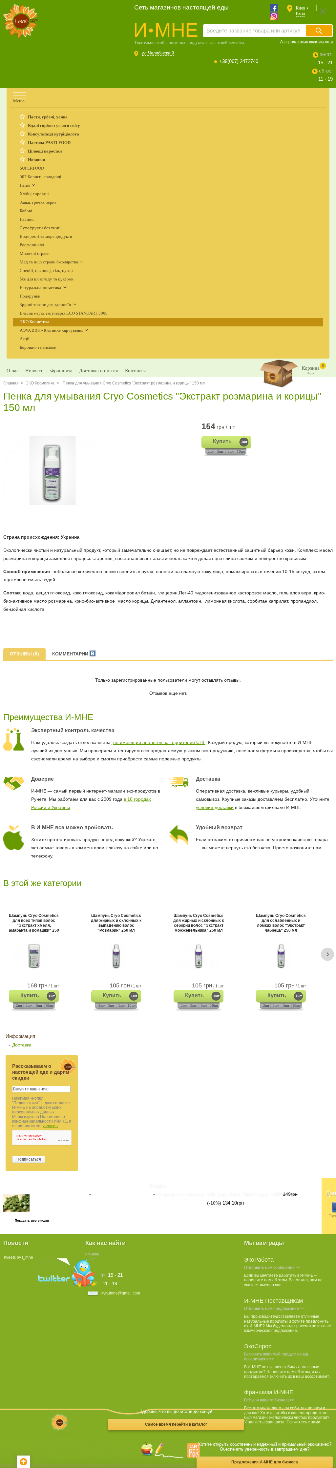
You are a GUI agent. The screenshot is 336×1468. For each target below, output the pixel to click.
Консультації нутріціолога (53, 134)
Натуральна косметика (41, 287)
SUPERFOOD (32, 168)
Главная (11, 383)
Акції (25, 338)
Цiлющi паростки (45, 151)
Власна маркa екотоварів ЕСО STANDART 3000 (64, 313)
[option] (55, 471)
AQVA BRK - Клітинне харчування (51, 330)
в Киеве (92, 1254)
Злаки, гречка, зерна (38, 202)
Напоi (25, 185)
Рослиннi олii (32, 244)
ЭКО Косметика (34, 321)
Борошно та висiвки (38, 347)
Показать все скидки (32, 1220)
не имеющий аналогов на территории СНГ (159, 742)
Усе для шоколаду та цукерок (46, 279)
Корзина (313, 369)
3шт (220, 451)
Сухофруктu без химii (40, 227)
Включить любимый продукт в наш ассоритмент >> (276, 1356)
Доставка (22, 1044)
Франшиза (61, 370)
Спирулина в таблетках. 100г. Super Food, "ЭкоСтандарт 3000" (220, 1194)
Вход (300, 13)
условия (50, 1126)
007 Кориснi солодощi (40, 176)
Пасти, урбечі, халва (48, 116)
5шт (231, 451)
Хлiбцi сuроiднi (34, 193)
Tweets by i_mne (18, 1257)
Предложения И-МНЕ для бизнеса (264, 1462)
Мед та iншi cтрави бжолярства (49, 261)
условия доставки (215, 807)
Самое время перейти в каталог (176, 1424)
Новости (34, 370)
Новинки (36, 159)
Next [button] (327, 954)
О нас (13, 370)
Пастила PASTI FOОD (49, 142)
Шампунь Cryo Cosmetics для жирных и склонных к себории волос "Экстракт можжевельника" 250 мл (198, 923)
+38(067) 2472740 (238, 61)
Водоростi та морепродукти (46, 236)
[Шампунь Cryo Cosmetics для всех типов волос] (34, 955)
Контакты (135, 370)
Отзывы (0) (24, 653)
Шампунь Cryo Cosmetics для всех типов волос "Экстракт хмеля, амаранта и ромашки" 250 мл (34, 923)
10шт (241, 451)
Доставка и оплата (98, 370)
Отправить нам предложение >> (274, 1308)
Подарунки (30, 296)
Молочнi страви (35, 253)
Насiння (27, 219)
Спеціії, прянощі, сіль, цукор (46, 270)
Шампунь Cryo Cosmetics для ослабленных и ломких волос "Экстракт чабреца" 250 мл (281, 923)
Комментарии (71, 653)
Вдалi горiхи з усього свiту (54, 125)
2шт (211, 451)
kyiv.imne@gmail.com (120, 1293)
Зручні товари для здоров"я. (46, 304)
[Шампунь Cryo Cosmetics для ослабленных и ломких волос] (281, 955)
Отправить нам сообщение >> (272, 1267)
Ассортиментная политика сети (306, 42)
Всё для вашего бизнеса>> (269, 1400)
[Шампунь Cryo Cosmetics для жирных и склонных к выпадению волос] (116, 955)
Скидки (157, 1185)
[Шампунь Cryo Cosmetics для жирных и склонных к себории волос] (198, 955)
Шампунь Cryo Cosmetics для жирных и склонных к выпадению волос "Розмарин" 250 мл (116, 923)
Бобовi (26, 210)
